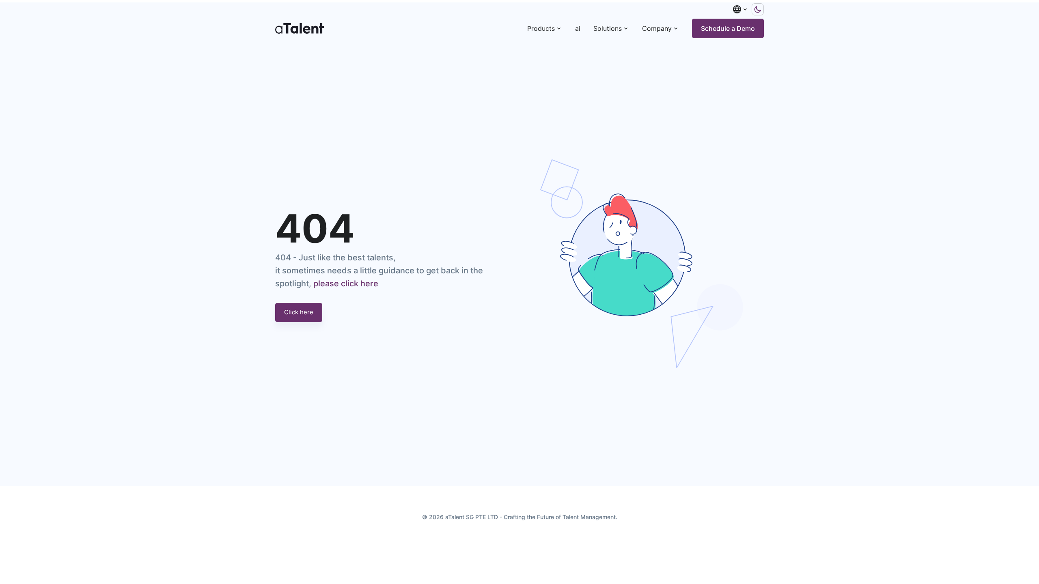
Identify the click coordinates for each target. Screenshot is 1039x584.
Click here (298, 312)
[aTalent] (299, 28)
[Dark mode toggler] (758, 9)
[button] (740, 9)
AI (577, 28)
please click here (345, 283)
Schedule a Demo (728, 28)
